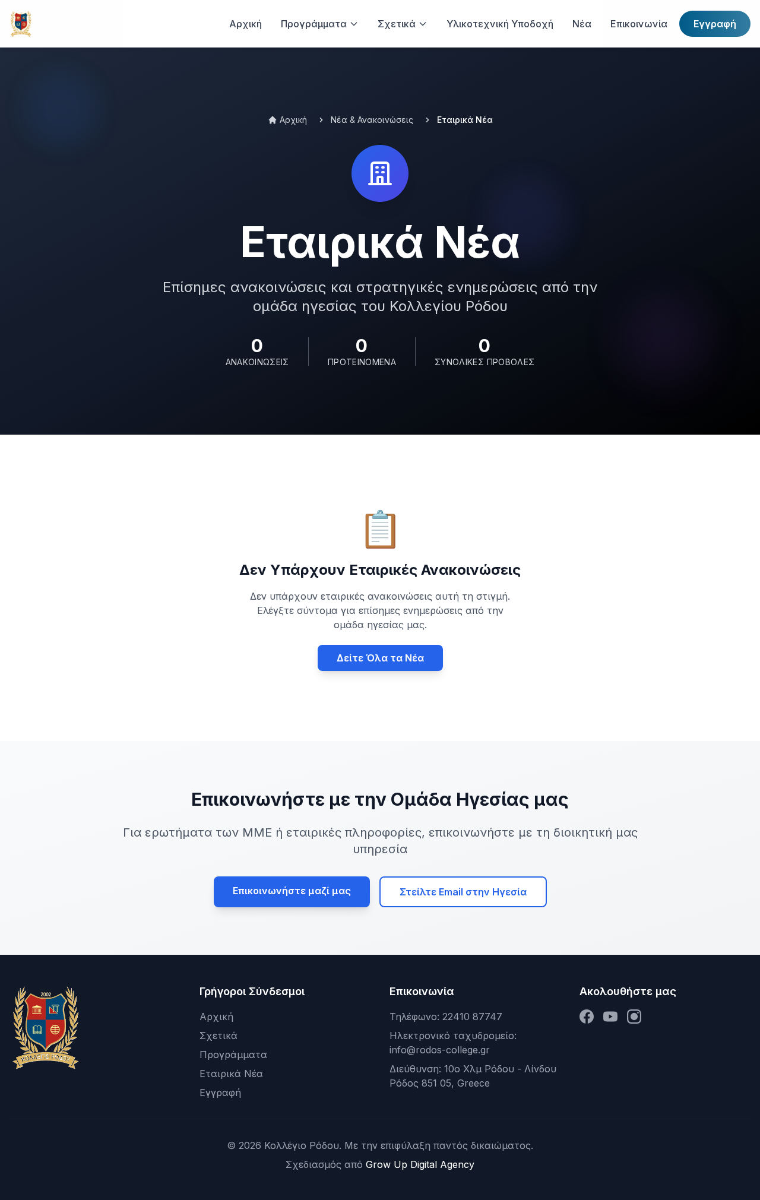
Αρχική (216, 1016)
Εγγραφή (715, 24)
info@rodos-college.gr (440, 1050)
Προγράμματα (233, 1054)
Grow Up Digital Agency (420, 1164)
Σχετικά (219, 1035)
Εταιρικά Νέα (231, 1073)
